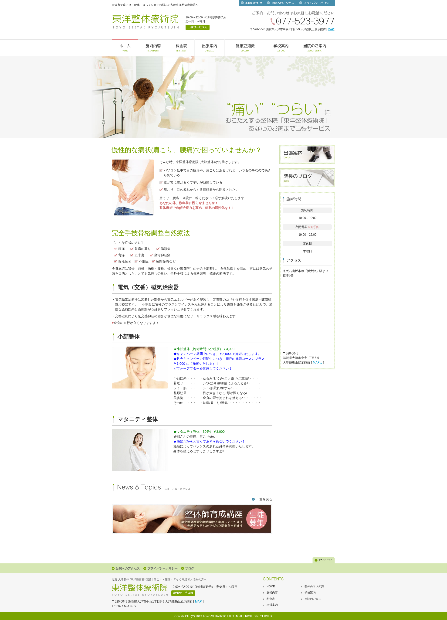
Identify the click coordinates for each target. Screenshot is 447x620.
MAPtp (317, 362)
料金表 (271, 598)
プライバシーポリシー (162, 568)
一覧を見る (264, 499)
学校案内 (310, 592)
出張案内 (272, 604)
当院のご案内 (313, 598)
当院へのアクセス (128, 568)
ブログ (189, 568)
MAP (331, 29)
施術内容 (272, 592)
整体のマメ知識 (314, 586)
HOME (271, 586)
